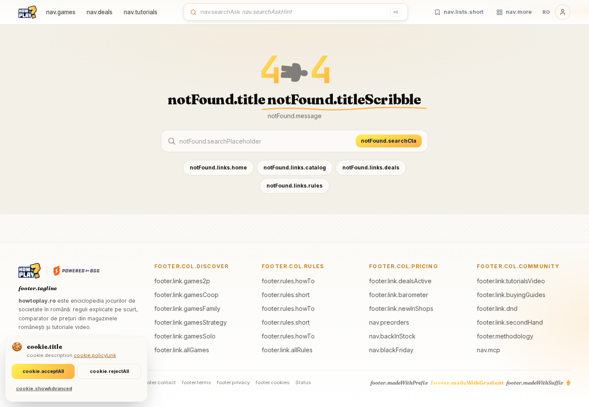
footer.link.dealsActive (400, 281)
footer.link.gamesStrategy (190, 322)
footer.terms (196, 382)
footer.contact (159, 382)
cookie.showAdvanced (44, 388)
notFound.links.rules (294, 185)
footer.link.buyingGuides (511, 294)
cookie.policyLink (95, 355)
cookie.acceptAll (43, 371)
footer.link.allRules (287, 350)
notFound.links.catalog (294, 167)
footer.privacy (233, 382)
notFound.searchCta (389, 141)
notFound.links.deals (370, 167)
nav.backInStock (392, 336)
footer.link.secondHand (510, 322)
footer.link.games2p (182, 281)
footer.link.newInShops (401, 308)
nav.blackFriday (391, 350)
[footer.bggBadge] (76, 271)
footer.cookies (272, 382)
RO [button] (546, 12)
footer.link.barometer (398, 294)
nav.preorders (389, 322)
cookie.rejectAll (109, 371)
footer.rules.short (286, 294)
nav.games (60, 12)
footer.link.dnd (497, 308)
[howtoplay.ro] (28, 12)
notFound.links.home (218, 167)
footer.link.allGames (181, 350)
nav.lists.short (463, 11)
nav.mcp (488, 350)
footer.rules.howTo (288, 281)
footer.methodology (505, 336)
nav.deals (100, 12)
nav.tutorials (140, 12)
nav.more (519, 11)
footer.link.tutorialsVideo (511, 281)
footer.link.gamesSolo (185, 336)
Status (303, 382)
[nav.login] (562, 12)
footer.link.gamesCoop (186, 294)
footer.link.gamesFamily (187, 308)
